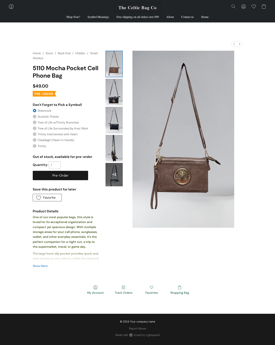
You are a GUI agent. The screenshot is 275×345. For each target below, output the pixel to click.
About (170, 17)
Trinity (42, 146)
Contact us (187, 17)
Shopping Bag (179, 293)
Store (49, 53)
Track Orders (123, 293)
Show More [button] (40, 266)
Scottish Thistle (48, 117)
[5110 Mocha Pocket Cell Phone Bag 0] (114, 64)
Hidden (80, 53)
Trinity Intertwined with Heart (58, 134)
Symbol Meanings (98, 17)
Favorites (151, 293)
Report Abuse (137, 328)
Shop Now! (73, 17)
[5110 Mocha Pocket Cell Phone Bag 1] (114, 92)
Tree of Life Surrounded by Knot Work (63, 128)
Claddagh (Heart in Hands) (56, 140)
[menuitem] (234, 44)
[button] (137, 7)
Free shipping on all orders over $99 (138, 17)
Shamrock (44, 111)
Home (205, 17)
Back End (64, 53)
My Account (95, 293)
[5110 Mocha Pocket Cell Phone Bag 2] (114, 120)
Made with (137, 335)
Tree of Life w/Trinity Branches (58, 122)
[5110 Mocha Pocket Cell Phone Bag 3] (114, 148)
